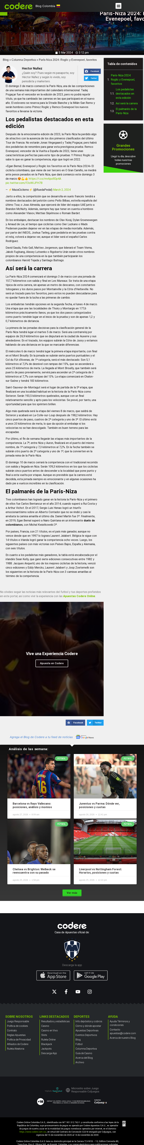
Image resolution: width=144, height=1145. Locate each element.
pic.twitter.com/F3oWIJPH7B (24, 183)
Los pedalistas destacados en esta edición (125, 93)
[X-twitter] (54, 991)
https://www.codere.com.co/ (32, 1132)
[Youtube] (78, 991)
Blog (6, 59)
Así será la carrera (127, 103)
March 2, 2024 (62, 189)
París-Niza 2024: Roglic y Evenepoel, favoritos (123, 79)
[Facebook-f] (66, 991)
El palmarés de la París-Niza (126, 111)
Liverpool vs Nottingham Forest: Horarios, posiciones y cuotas (100, 871)
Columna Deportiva (24, 59)
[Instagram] (89, 991)
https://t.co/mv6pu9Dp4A (45, 178)
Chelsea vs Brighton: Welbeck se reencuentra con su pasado (34, 871)
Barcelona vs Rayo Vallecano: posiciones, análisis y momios (32, 805)
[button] (118, 6)
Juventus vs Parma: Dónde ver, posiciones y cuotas (99, 805)
